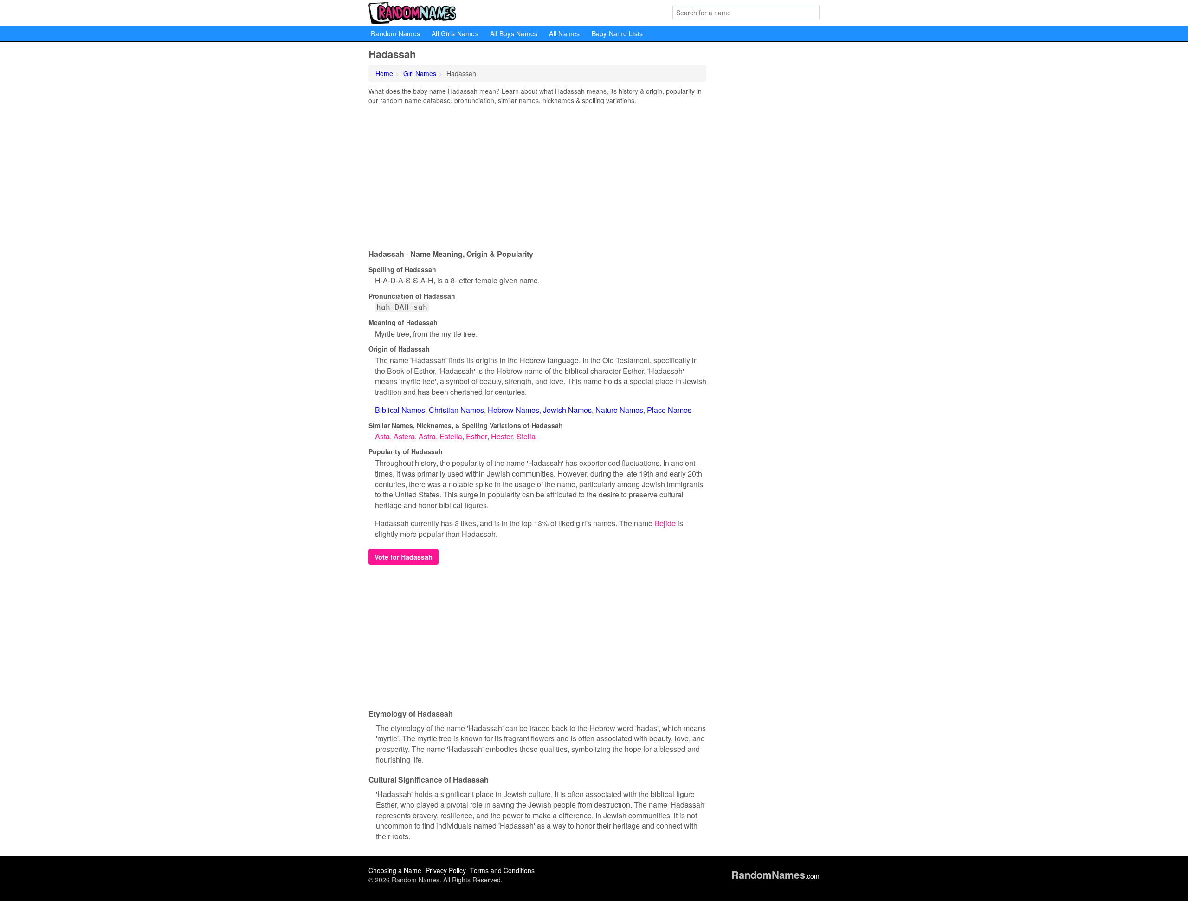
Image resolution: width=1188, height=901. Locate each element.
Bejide (665, 523)
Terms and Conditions (502, 870)
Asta (382, 436)
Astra (427, 436)
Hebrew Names (513, 410)
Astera (404, 436)
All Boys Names (514, 33)
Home (384, 73)
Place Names (669, 410)
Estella (450, 436)
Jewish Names (567, 410)
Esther (476, 436)
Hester (502, 436)
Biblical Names (400, 410)
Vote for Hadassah (403, 556)
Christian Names (456, 410)
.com (775, 876)
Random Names (395, 33)
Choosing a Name (394, 870)
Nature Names (619, 410)
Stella (526, 436)
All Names (564, 33)
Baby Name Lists (617, 33)
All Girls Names (455, 33)
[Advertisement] (537, 175)
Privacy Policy (446, 870)
